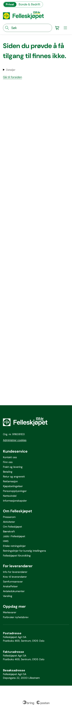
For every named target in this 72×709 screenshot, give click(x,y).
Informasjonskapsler (15, 500)
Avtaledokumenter (14, 591)
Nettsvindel (9, 495)
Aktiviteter (9, 521)
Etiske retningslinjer (14, 546)
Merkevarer (9, 612)
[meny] (65, 28)
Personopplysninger (15, 491)
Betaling (7, 471)
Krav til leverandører (15, 576)
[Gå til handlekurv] (57, 28)
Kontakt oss (10, 457)
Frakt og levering (13, 467)
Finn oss (8, 462)
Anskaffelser (10, 586)
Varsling (7, 596)
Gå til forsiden (12, 77)
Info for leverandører (15, 572)
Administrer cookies (14, 440)
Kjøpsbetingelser (13, 486)
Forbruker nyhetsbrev (15, 617)
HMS (5, 541)
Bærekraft (9, 531)
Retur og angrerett (14, 476)
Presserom (9, 517)
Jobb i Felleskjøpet (14, 536)
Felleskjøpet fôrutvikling (17, 555)
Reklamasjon (10, 481)
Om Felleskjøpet (12, 526)
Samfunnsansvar (13, 581)
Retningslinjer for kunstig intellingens (24, 550)
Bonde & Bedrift (29, 4)
